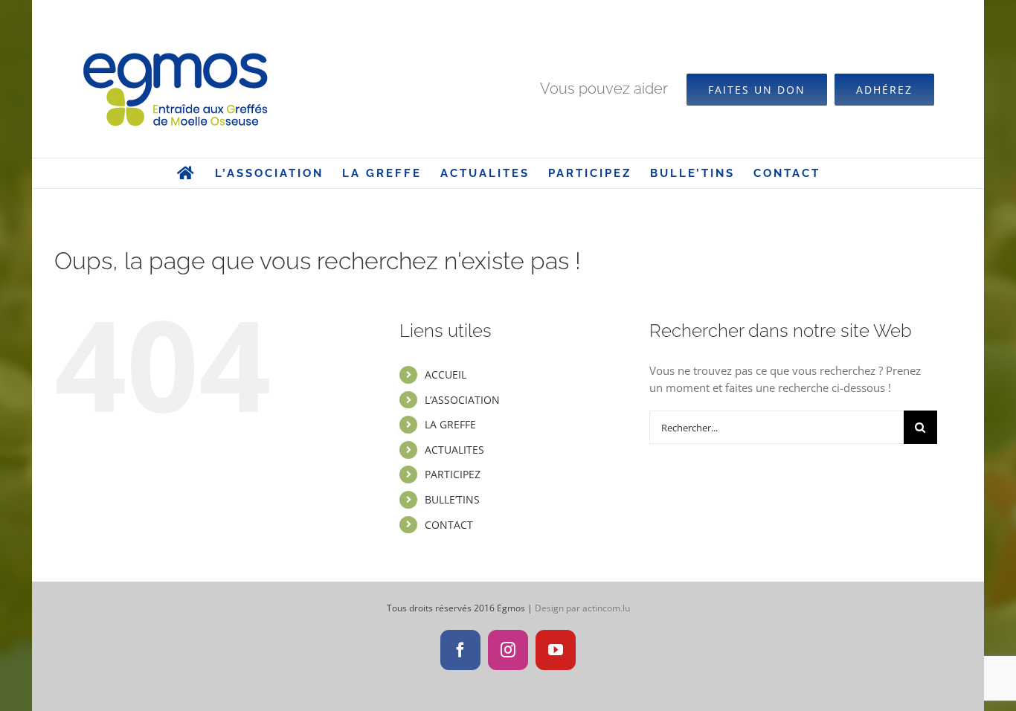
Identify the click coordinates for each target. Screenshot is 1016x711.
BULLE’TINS (452, 499)
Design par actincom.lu (582, 608)
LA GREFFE (450, 424)
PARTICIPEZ (452, 474)
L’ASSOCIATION (462, 400)
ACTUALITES (454, 450)
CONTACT (449, 525)
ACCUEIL (445, 374)
